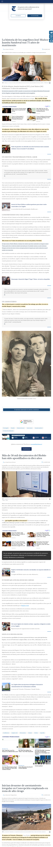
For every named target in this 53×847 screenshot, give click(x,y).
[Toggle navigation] (2, 1)
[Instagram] (36, 438)
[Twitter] (26, 438)
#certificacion (6, 732)
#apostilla (42, 732)
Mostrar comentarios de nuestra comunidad (27, 409)
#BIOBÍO (36, 732)
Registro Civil (25, 605)
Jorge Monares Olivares (11, 462)
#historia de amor (20, 428)
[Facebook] (17, 438)
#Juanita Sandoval (38, 428)
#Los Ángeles (5, 428)
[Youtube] (46, 438)
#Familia (12, 428)
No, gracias (18, 15)
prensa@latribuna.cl (36, 444)
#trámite (30, 732)
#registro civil (14, 732)
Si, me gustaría (35, 15)
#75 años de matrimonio (8, 430)
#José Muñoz (29, 428)
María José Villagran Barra (11, 795)
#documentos (23, 732)
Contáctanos (26, 449)
